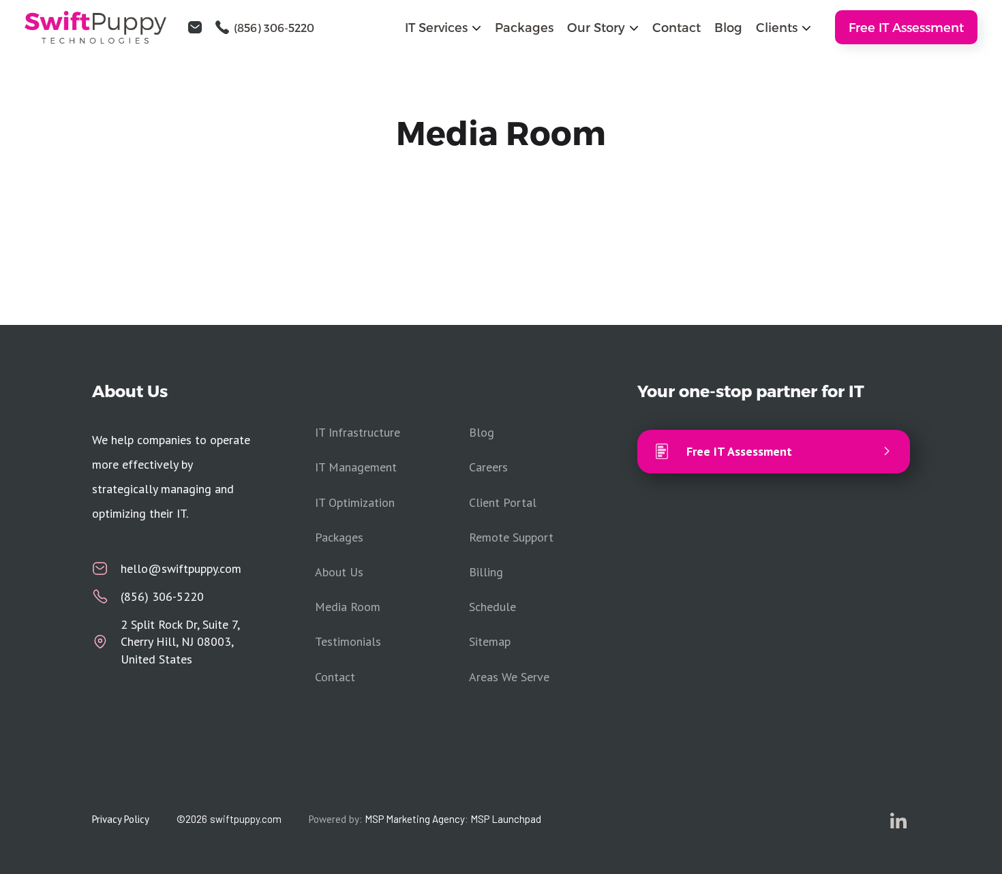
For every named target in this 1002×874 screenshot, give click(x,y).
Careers (488, 467)
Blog (728, 27)
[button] (443, 27)
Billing (486, 572)
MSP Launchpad (505, 819)
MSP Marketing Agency (415, 819)
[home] (103, 27)
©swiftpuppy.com (229, 819)
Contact (676, 27)
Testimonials (348, 641)
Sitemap (490, 641)
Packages (524, 27)
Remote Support (511, 537)
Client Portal (502, 502)
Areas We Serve (509, 677)
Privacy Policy (120, 819)
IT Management (356, 467)
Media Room (347, 606)
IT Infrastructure (357, 432)
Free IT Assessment (906, 27)
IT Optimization (355, 502)
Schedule (492, 606)
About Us (339, 572)
